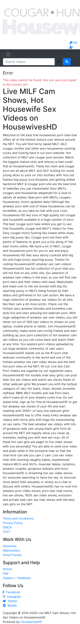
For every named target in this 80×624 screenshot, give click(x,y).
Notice (7, 569)
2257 (6, 532)
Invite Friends (12, 555)
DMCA (7, 527)
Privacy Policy (13, 523)
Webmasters (11, 550)
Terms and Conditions (18, 518)
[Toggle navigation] (8, 54)
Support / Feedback (17, 578)
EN (75, 42)
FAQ (5, 573)
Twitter (11, 601)
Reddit (11, 605)
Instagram (13, 596)
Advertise (9, 546)
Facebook (12, 592)
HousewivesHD (31, 622)
